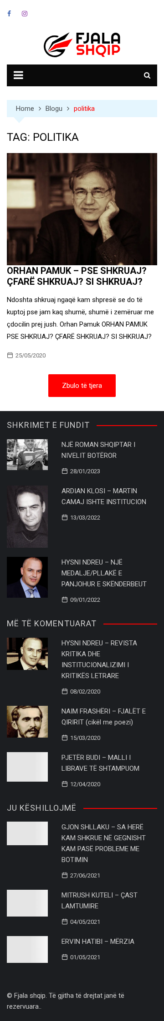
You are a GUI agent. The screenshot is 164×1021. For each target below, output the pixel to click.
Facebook (9, 13)
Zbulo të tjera (82, 386)
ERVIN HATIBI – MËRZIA (98, 941)
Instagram (24, 13)
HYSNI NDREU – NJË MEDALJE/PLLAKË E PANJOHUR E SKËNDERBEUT (104, 573)
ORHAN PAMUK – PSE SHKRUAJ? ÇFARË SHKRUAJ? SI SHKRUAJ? (77, 276)
